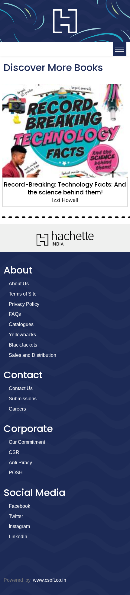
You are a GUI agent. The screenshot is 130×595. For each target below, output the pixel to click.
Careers (17, 408)
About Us (19, 283)
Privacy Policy (24, 304)
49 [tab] (77, 217)
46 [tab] (57, 217)
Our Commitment (27, 442)
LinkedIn (18, 536)
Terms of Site (23, 293)
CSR (14, 452)
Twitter (16, 516)
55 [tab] (117, 217)
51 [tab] (90, 217)
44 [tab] (43, 217)
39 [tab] (10, 217)
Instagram (19, 526)
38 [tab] (3, 217)
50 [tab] (83, 217)
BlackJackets (23, 344)
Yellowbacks (22, 334)
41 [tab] (23, 217)
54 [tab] (110, 217)
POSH (16, 472)
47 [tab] (63, 217)
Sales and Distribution (32, 355)
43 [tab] (37, 217)
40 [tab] (17, 217)
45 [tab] (50, 217)
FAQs (15, 314)
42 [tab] (30, 217)
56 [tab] (123, 217)
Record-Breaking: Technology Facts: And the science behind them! (65, 188)
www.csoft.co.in (49, 580)
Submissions (23, 398)
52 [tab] (97, 217)
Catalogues (21, 324)
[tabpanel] (65, 145)
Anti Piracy (20, 462)
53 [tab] (103, 217)
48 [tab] (70, 217)
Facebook (19, 506)
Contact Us (21, 388)
